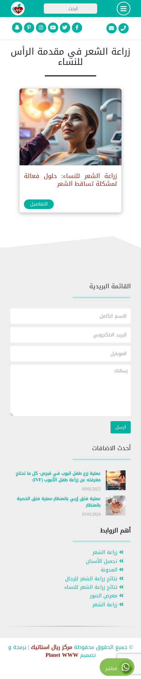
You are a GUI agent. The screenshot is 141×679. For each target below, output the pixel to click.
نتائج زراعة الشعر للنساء (91, 587)
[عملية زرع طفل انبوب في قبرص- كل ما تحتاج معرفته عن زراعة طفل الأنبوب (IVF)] (116, 481)
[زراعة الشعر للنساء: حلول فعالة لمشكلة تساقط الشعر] (70, 128)
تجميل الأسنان (102, 561)
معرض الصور (104, 595)
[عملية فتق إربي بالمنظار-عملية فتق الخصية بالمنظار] (116, 507)
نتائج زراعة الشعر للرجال (92, 578)
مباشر (112, 668)
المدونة (110, 569)
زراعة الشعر (105, 552)
